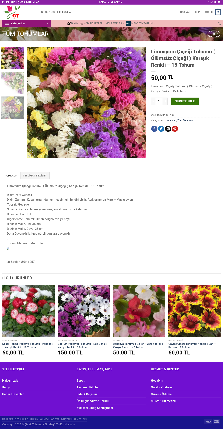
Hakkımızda (10, 380)
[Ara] (219, 23)
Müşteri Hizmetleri (163, 401)
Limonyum (170, 120)
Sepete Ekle (185, 101)
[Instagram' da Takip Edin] (212, 2)
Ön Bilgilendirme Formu (93, 401)
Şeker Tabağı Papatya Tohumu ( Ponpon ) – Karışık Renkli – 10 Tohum (27, 345)
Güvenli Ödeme (161, 394)
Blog (74, 23)
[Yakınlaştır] (31, 154)
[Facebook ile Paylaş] (154, 129)
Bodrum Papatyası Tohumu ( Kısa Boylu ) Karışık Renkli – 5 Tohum (82, 345)
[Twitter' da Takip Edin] (215, 2)
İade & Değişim (87, 394)
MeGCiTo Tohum (142, 23)
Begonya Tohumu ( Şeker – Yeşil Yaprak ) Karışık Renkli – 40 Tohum (138, 345)
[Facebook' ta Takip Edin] (208, 2)
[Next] (140, 102)
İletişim (7, 387)
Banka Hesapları (13, 394)
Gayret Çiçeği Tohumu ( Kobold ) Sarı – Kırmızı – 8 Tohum (192, 345)
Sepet (80, 380)
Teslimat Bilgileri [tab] (35, 175)
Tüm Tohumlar (25, 33)
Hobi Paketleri (93, 23)
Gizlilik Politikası (162, 387)
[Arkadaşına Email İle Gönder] (168, 129)
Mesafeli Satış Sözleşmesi (95, 408)
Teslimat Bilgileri (88, 387)
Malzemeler (114, 23)
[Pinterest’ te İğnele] (175, 129)
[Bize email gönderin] (219, 2)
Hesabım (157, 380)
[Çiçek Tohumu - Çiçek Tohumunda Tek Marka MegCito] (17, 12)
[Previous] (33, 102)
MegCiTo (54, 424)
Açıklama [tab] (11, 175)
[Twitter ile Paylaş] (161, 129)
